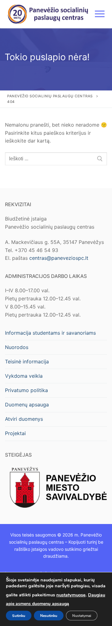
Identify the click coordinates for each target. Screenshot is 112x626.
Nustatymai (81, 615)
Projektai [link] (15, 433)
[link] (48, 13)
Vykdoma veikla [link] (24, 376)
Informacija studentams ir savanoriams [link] (50, 333)
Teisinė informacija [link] (27, 361)
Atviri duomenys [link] (24, 419)
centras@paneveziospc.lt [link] (58, 258)
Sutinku (18, 615)
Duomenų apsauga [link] (27, 404)
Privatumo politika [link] (26, 390)
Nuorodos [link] (16, 347)
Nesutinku (48, 615)
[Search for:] (56, 158)
